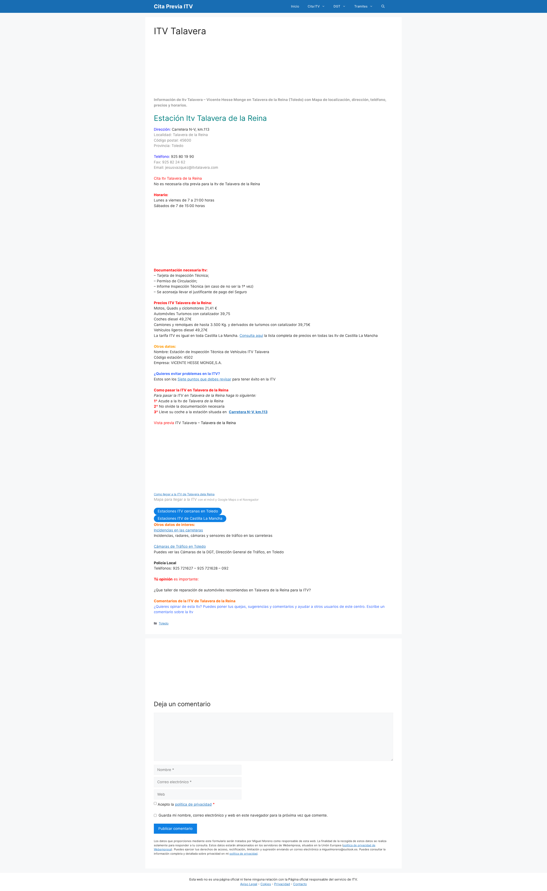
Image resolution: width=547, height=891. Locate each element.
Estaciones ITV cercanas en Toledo (188, 511)
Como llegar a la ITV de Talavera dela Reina (184, 494)
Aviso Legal (248, 884)
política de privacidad (193, 804)
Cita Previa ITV (173, 6)
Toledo (164, 623)
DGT (337, 6)
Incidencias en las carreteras (178, 530)
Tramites (361, 6)
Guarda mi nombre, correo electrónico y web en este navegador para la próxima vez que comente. (243, 815)
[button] (383, 6)
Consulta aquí (251, 335)
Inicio (295, 6)
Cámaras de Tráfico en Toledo (180, 546)
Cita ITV (314, 6)
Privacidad (282, 884)
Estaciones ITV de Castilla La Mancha (190, 518)
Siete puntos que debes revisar (204, 379)
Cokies (265, 884)
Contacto (300, 884)
